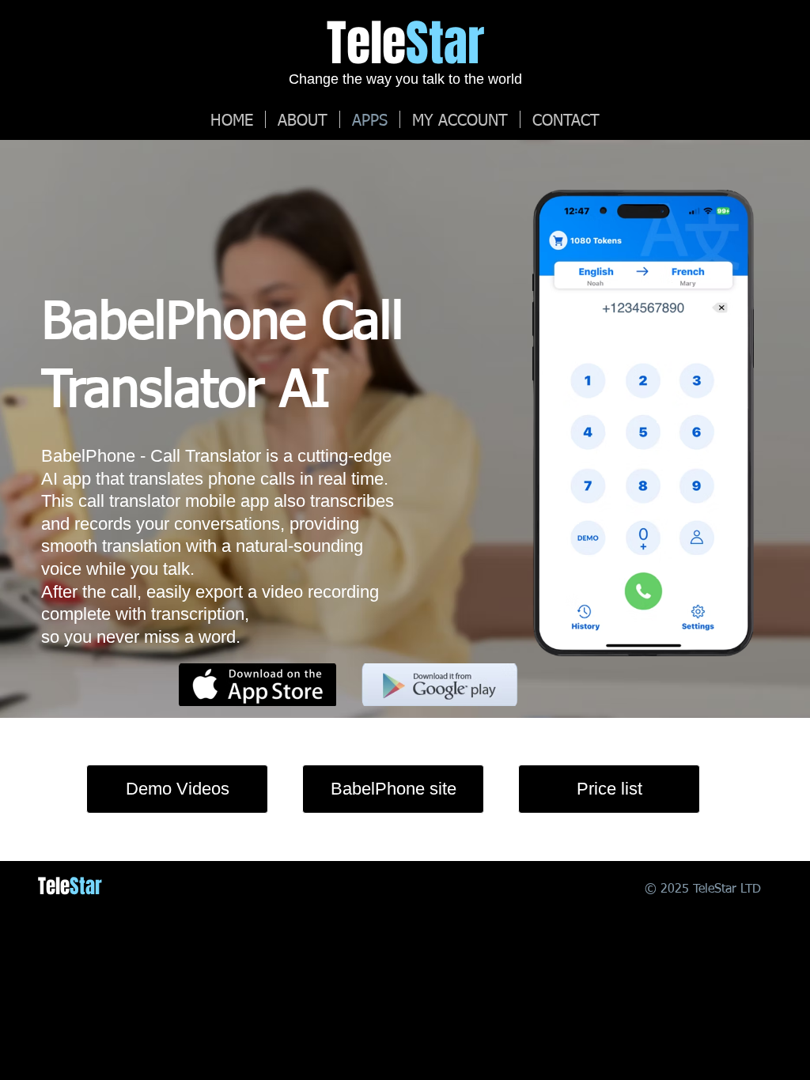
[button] (460, 119)
